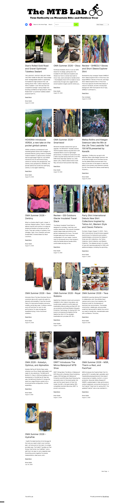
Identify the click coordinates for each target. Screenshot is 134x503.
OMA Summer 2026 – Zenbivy (35, 217)
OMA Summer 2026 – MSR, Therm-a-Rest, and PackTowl (95, 365)
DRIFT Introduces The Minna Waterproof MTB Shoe (65, 365)
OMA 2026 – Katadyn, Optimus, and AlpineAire (37, 363)
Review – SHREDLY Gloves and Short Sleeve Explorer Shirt (95, 68)
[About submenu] (52, 24)
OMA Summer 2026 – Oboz (67, 65)
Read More (28, 97)
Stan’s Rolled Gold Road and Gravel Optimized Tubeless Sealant (37, 68)
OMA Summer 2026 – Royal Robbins (67, 294)
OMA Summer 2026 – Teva (95, 293)
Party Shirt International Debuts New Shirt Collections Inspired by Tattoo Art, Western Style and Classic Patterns (94, 221)
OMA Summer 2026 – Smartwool (64, 141)
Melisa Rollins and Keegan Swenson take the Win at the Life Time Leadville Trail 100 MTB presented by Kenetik (95, 145)
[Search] (76, 24)
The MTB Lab (29, 496)
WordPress (106, 496)
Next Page (105, 471)
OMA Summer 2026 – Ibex (38, 293)
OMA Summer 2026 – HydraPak (35, 435)
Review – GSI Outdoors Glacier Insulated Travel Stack (65, 218)
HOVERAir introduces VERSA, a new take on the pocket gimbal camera (37, 142)
